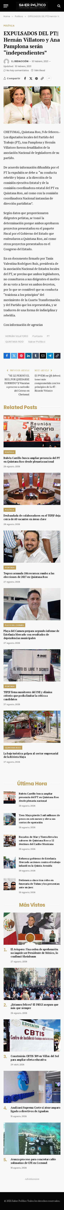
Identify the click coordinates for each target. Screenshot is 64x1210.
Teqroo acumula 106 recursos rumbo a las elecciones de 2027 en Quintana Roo (29, 575)
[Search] (58, 6)
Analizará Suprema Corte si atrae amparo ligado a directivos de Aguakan (35, 1109)
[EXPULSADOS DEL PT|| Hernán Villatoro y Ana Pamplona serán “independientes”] (32, 105)
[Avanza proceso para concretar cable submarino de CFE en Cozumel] (32, 1139)
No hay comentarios (18, 70)
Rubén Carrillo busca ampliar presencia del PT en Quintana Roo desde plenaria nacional (32, 459)
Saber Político (36, 341)
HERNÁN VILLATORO (16, 336)
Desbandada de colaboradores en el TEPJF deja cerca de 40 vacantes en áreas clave (32, 517)
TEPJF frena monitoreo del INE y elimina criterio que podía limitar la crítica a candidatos (28, 695)
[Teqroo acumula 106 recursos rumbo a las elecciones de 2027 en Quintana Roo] (32, 547)
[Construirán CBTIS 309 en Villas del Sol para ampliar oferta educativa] (32, 1035)
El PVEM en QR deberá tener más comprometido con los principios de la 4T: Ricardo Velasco (47, 383)
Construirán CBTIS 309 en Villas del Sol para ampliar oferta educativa (35, 1057)
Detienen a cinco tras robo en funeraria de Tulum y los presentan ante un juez (39, 883)
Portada (37, 336)
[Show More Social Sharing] (49, 78)
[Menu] (6, 6)
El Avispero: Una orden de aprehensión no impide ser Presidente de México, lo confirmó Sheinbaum (34, 953)
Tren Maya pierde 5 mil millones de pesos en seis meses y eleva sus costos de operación (39, 818)
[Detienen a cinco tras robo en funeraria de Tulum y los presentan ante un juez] (10, 884)
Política (9, 25)
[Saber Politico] (32, 6)
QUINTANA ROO (14, 341)
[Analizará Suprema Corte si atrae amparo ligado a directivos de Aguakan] (32, 1087)
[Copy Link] (42, 78)
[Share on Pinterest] (36, 78)
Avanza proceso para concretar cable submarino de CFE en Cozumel (33, 1161)
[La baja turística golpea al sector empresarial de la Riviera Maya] (32, 727)
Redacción (21, 61)
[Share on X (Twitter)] (30, 78)
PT (48, 336)
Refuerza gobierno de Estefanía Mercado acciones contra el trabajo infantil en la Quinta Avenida (39, 862)
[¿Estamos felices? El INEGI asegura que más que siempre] (32, 984)
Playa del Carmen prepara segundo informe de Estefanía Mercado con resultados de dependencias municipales (31, 634)
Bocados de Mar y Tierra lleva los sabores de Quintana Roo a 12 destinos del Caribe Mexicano (38, 840)
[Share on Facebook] (25, 78)
